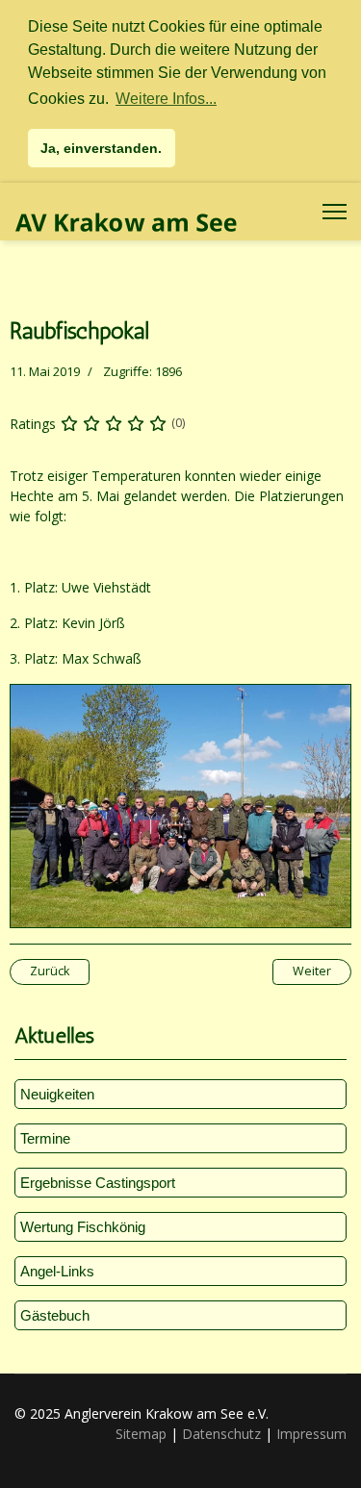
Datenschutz (221, 1434)
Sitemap (141, 1434)
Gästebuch (55, 1315)
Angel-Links (57, 1271)
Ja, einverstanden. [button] (101, 148)
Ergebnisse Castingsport (97, 1182)
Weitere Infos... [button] (166, 98)
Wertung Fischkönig (82, 1227)
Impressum (311, 1434)
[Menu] (334, 211)
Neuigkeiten (57, 1094)
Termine (45, 1138)
